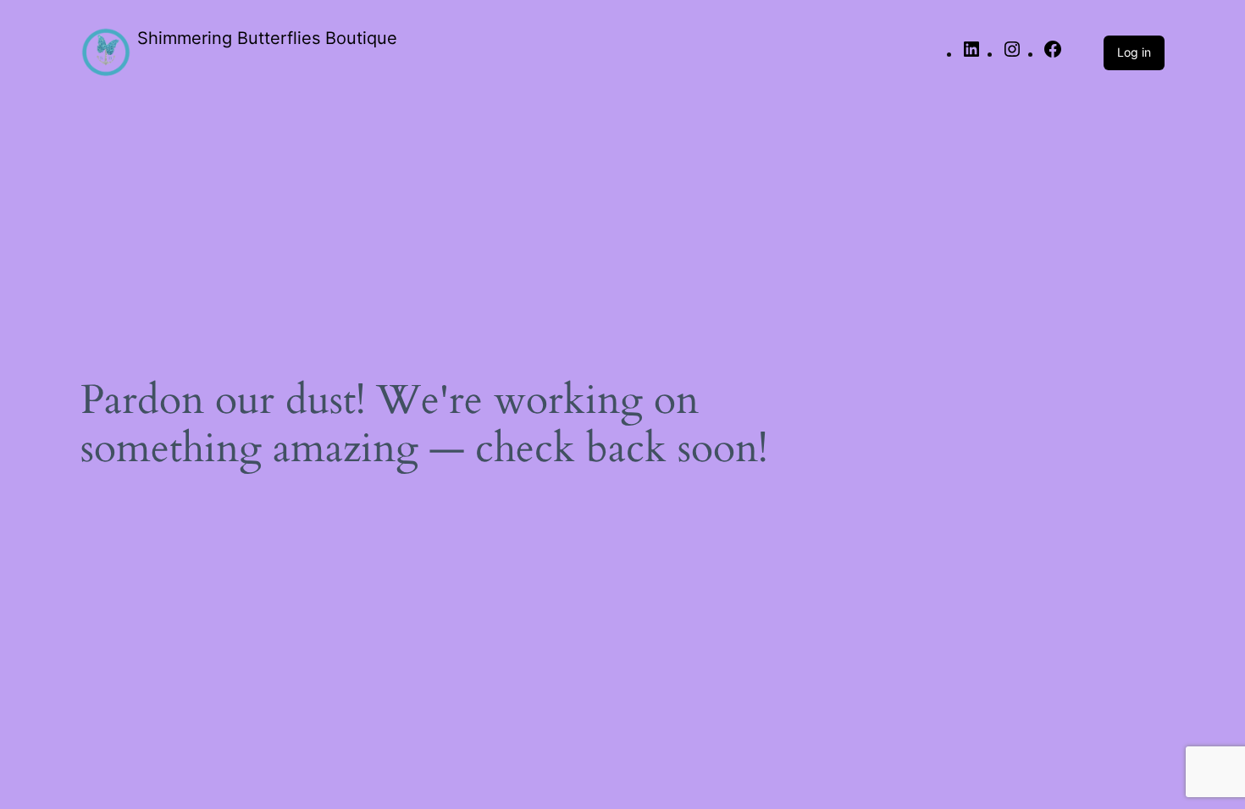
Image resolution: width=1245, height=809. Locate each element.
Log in (1134, 52)
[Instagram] (1012, 55)
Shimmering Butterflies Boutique (267, 38)
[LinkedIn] (971, 55)
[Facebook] (1053, 55)
